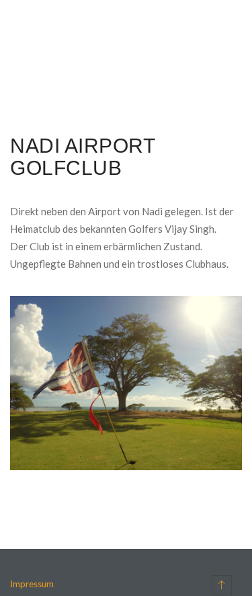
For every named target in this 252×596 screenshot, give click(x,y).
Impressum (32, 584)
